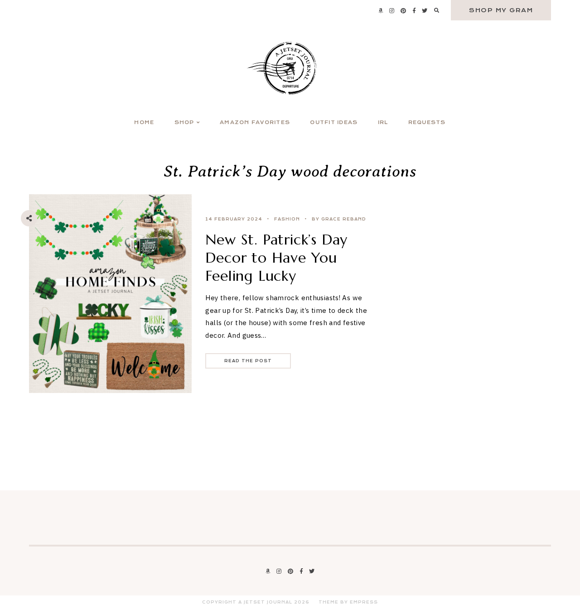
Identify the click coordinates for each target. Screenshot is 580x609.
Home (144, 122)
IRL (383, 122)
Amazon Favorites (255, 122)
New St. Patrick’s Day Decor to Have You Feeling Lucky (276, 257)
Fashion (287, 219)
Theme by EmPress (348, 602)
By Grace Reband (339, 219)
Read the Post (248, 361)
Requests (427, 122)
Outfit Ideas (334, 122)
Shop (184, 122)
